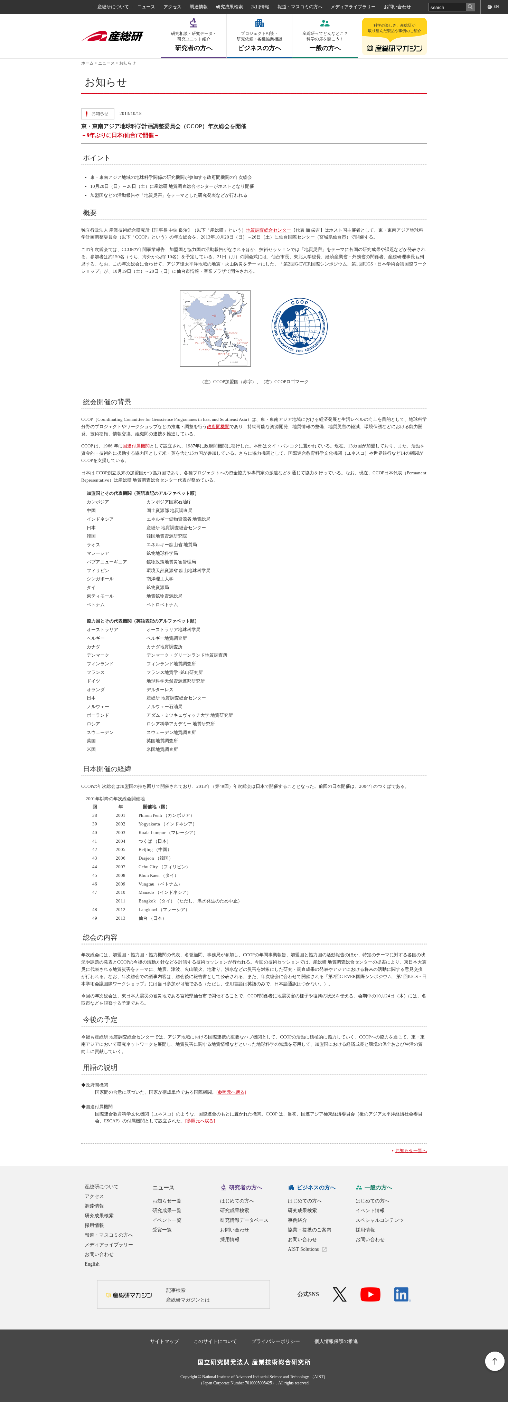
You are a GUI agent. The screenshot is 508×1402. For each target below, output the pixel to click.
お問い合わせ (397, 6)
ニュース (146, 6)
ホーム (87, 63)
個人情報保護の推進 (336, 1341)
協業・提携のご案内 (309, 1229)
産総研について (113, 6)
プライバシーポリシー (276, 1341)
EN (496, 6)
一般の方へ (325, 41)
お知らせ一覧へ (411, 1150)
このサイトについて (215, 1341)
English (92, 1264)
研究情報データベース (244, 1220)
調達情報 (199, 6)
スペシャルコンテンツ (380, 1220)
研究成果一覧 (166, 1210)
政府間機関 (218, 426)
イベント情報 (370, 1210)
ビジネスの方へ (259, 41)
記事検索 (176, 1290)
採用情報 (260, 6)
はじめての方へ (237, 1200)
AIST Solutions (303, 1249)
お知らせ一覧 (166, 1200)
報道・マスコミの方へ (299, 6)
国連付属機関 (136, 445)
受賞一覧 (162, 1229)
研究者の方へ (194, 41)
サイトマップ (164, 1341)
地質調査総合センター (268, 230)
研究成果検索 (229, 6)
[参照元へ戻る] (231, 1092)
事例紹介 (297, 1220)
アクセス (172, 6)
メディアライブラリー (353, 6)
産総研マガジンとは (188, 1300)
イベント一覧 (166, 1220)
